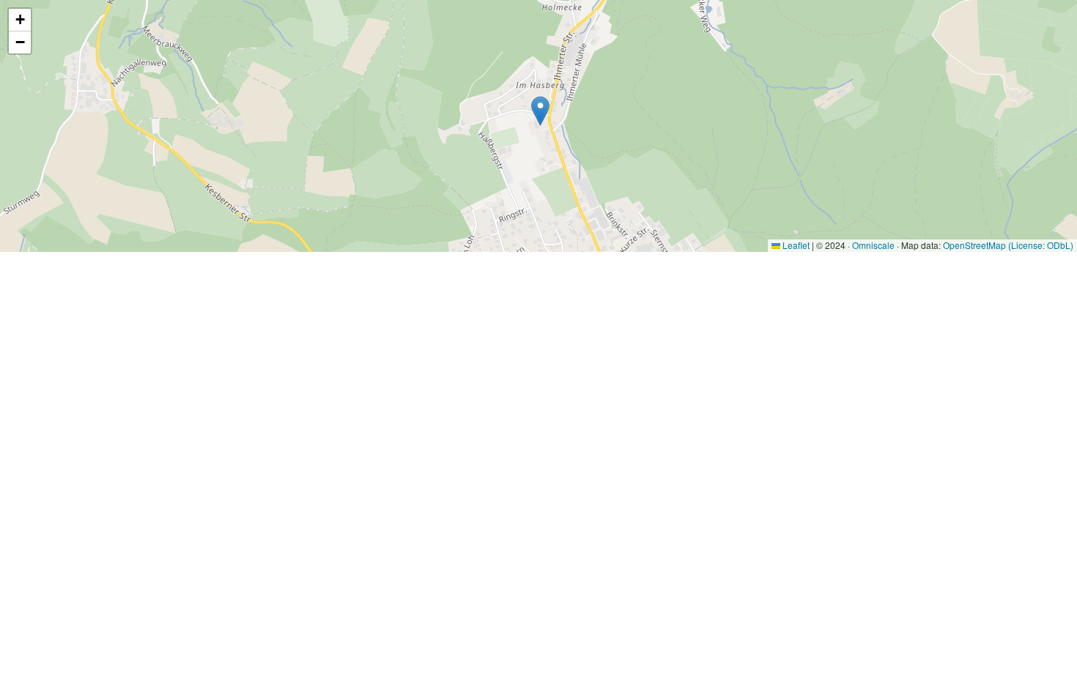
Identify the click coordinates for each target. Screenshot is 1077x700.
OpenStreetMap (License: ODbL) (1008, 245)
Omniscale (873, 245)
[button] (540, 111)
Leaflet (795, 245)
